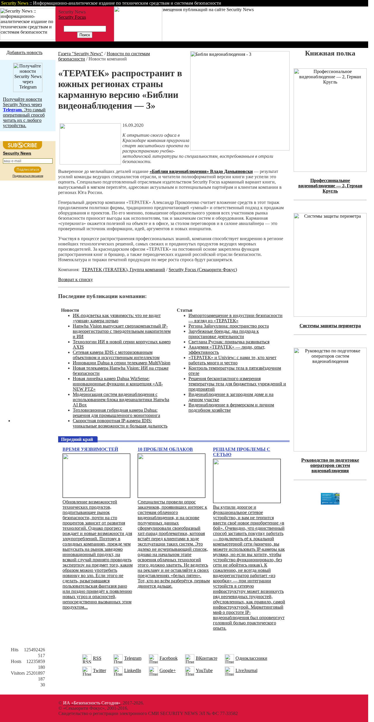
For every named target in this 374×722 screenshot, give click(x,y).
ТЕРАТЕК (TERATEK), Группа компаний (123, 269)
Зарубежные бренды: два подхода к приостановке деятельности (223, 334)
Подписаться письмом (28, 175)
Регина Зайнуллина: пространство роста (228, 325)
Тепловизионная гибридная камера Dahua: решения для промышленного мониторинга (116, 413)
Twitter (99, 670)
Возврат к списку (75, 279)
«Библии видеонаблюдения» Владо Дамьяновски (201, 171)
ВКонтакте (206, 658)
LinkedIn (132, 670)
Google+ (168, 670)
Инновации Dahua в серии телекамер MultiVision (121, 362)
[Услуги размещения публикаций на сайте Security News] (138, 39)
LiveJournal (246, 670)
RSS (97, 658)
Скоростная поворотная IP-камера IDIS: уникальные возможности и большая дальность (120, 423)
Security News (17, 153)
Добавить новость (24, 52)
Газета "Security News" (80, 53)
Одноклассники (251, 658)
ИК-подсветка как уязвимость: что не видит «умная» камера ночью (117, 318)
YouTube (204, 670)
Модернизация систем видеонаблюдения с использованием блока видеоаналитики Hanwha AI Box (121, 399)
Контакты (319, 3)
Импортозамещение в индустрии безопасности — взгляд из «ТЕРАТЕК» (235, 318)
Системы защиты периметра (330, 325)
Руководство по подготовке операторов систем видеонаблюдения (330, 465)
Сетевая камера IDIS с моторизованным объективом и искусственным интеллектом (116, 355)
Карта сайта (350, 3)
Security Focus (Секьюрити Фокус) (203, 269)
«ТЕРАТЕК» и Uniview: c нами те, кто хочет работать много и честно (232, 360)
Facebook (169, 658)
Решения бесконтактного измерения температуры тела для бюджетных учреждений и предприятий (237, 384)
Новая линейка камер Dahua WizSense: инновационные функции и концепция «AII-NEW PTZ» (118, 384)
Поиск (293, 3)
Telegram (132, 658)
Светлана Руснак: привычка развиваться (228, 341)
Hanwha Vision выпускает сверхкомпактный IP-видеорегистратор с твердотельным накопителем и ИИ (122, 331)
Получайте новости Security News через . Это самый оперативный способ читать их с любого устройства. (24, 112)
